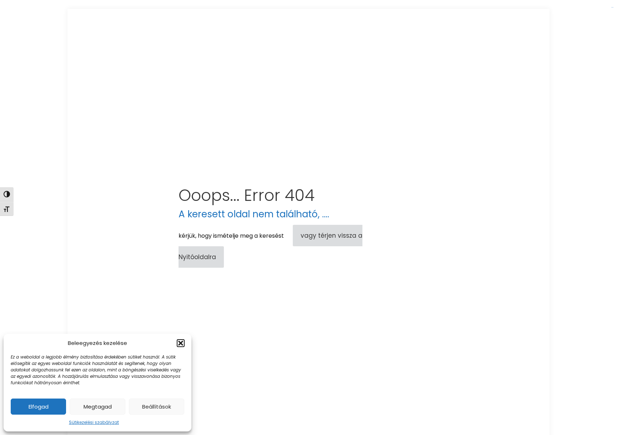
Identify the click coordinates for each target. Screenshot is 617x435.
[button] (180, 343)
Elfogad (39, 406)
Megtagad (98, 406)
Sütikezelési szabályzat (94, 422)
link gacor (612, 7)
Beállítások (156, 406)
